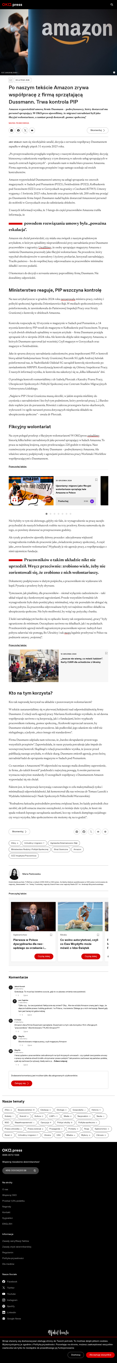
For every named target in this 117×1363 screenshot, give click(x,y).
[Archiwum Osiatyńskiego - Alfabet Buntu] (58, 1333)
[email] (98, 832)
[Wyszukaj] (112, 4)
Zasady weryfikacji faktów (15, 1241)
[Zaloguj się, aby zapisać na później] (51, 935)
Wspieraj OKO (9, 1195)
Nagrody (6, 1206)
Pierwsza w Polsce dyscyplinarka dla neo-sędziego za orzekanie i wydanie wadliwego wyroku (31, 944)
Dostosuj (75, 1354)
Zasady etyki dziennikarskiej (16, 1246)
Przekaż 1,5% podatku (13, 1200)
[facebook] (84, 832)
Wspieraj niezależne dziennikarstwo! (21, 1161)
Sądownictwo (20, 934)
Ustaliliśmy (45, 247)
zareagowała (68, 299)
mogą (67, 632)
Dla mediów (8, 1264)
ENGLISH (7, 1223)
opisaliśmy (93, 435)
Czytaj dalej (44, 956)
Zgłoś (25, 995)
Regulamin (7, 1252)
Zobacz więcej (60, 1061)
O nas (5, 1189)
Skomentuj (96, 130)
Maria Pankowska (31, 874)
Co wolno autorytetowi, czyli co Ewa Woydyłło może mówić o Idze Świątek (79, 944)
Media (63, 934)
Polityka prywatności (13, 1258)
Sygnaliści (7, 1218)
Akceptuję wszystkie (100, 1354)
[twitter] (91, 832)
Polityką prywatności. (44, 1344)
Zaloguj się (20, 1083)
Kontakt (6, 1212)
